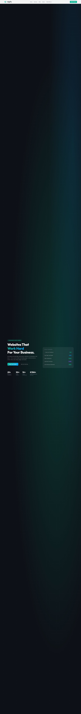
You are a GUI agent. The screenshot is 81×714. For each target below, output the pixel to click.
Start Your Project (13, 364)
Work (40, 1)
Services (35, 1)
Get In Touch (73, 1)
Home (31, 1)
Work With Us (49, 1)
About (43, 1)
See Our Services (24, 364)
